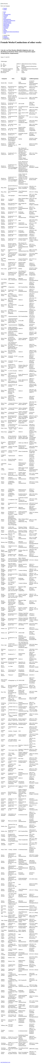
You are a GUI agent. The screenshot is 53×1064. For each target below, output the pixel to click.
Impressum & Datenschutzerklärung (11, 31)
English (5, 9)
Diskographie (6, 24)
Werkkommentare (7, 21)
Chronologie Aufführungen (9, 20)
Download (5, 28)
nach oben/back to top (5, 1062)
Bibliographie (6, 25)
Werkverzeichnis (7, 14)
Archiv (4, 18)
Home (4, 11)
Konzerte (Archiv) (7, 23)
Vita (4, 13)
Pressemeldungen (7, 19)
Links (4, 29)
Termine (5, 16)
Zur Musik (5, 15)
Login (4, 33)
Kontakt (5, 30)
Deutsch (5, 8)
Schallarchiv (6, 26)
